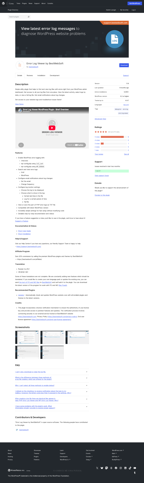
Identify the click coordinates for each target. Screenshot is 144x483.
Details (19, 75)
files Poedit (63, 285)
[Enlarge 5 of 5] (61, 348)
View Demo (19, 104)
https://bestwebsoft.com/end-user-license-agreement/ (51, 319)
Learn (62, 450)
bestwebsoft (33, 67)
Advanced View (100, 119)
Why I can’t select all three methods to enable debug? (34, 385)
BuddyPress (117, 459)
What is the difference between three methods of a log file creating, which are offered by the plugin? (33, 378)
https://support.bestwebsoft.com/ (28, 246)
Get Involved (90, 450)
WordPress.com (118, 450)
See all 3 (126, 104)
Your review (99, 154)
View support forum (102, 176)
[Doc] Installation (24, 234)
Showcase (37, 450)
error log (125, 109)
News (9, 453)
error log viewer (123, 113)
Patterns (36, 459)
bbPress (115, 456)
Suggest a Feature (21, 221)
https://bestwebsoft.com (27, 317)
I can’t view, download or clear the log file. (30, 372)
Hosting (10, 456)
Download (124, 65)
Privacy (10, 459)
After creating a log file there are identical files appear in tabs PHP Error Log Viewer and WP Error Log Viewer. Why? (36, 399)
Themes (36, 453)
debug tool (118, 109)
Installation (41, 75)
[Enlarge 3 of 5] (86, 333)
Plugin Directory (13, 10)
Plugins (36, 456)
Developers (64, 456)
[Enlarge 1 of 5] (36, 333)
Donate (89, 456)
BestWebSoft (47, 282)
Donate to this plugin (102, 195)
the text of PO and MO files (29, 282)
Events (88, 453)
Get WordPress (134, 3)
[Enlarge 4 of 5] (36, 348)
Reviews (30, 75)
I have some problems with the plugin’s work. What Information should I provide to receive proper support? (35, 407)
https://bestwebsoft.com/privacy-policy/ (62, 317)
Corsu (28, 470)
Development (54, 75)
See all (126, 154)
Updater (21, 295)
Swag (88, 459)
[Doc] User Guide (24, 231)
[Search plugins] (29, 17)
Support (126, 75)
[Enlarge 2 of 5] (61, 333)
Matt (114, 453)
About (10, 450)
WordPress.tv (65, 459)
